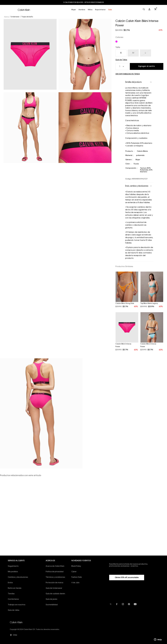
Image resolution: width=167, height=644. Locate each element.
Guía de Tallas (121, 60)
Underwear (15, 17)
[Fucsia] (116, 41)
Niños (90, 10)
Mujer (73, 10)
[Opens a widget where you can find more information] (158, 640)
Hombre (82, 10)
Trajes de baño (27, 17)
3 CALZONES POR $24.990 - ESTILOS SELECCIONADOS (83, 2)
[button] (144, 9)
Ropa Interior (100, 10)
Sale (110, 10)
